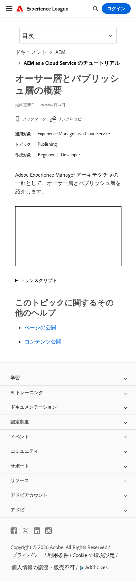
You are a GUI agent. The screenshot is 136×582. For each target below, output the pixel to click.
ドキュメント (31, 52)
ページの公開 (40, 327)
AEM (60, 52)
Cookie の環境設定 (94, 555)
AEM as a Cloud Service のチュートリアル (72, 63)
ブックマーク (34, 118)
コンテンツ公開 (42, 341)
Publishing (47, 144)
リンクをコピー (71, 118)
